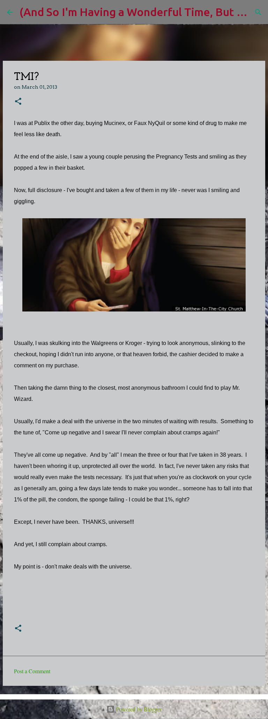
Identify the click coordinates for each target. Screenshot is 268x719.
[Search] (258, 12)
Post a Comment (32, 671)
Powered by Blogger (138, 709)
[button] (18, 102)
